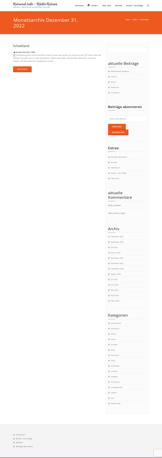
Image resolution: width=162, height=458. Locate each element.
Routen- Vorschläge (134, 5)
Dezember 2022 (117, 258)
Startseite (79, 5)
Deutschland (116, 323)
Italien (113, 339)
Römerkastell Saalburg (120, 71)
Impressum (115, 168)
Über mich (106, 5)
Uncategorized (116, 387)
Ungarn (114, 393)
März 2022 (115, 301)
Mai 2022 (114, 290)
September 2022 (117, 269)
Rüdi (110, 205)
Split (123, 213)
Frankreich (115, 328)
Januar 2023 (115, 253)
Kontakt (118, 5)
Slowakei (114, 376)
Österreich (115, 355)
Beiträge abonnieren (119, 157)
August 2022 (116, 274)
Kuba (113, 350)
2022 (135, 19)
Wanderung (115, 403)
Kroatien (114, 344)
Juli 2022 (114, 279)
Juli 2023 (114, 247)
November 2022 (117, 263)
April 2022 (115, 295)
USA (112, 398)
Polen (113, 360)
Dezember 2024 (117, 237)
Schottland (21, 46)
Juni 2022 (114, 285)
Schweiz (114, 371)
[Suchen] (148, 5)
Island (113, 82)
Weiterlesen (22, 69)
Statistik (19, 442)
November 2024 (117, 242)
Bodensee (115, 87)
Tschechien (115, 382)
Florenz (114, 77)
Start (128, 19)
